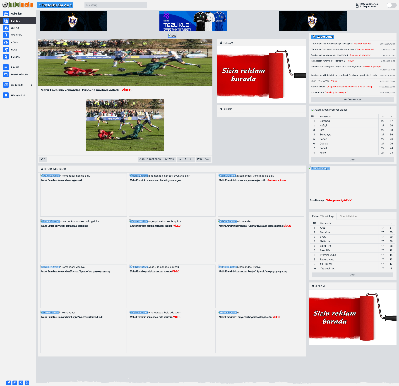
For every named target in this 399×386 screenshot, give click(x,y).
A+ (191, 159)
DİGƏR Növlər (19, 74)
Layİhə (15, 67)
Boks (14, 49)
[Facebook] (8, 383)
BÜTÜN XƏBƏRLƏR (352, 99)
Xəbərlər (17, 85)
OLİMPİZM (16, 13)
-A (179, 159)
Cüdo (14, 42)
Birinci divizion (348, 216)
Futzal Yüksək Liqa (323, 216)
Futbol (15, 21)
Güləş (15, 28)
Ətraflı (352, 159)
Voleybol (17, 35)
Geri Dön (204, 159)
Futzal (15, 56)
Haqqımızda (18, 95)
